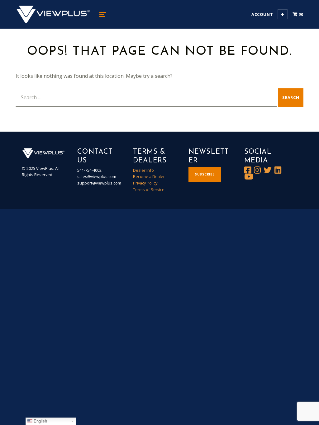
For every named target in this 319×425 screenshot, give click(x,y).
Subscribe (205, 174)
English (39, 421)
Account (262, 14)
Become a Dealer (149, 176)
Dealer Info (143, 170)
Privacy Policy (145, 183)
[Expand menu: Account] (283, 14)
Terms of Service (148, 189)
